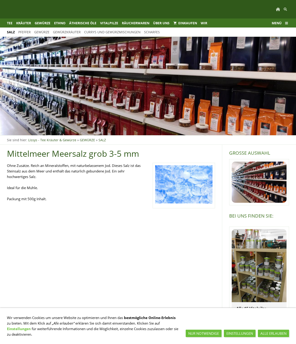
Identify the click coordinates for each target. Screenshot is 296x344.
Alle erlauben (273, 333)
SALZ (102, 140)
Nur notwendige (203, 333)
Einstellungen (19, 328)
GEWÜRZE (87, 140)
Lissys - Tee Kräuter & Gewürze (52, 140)
